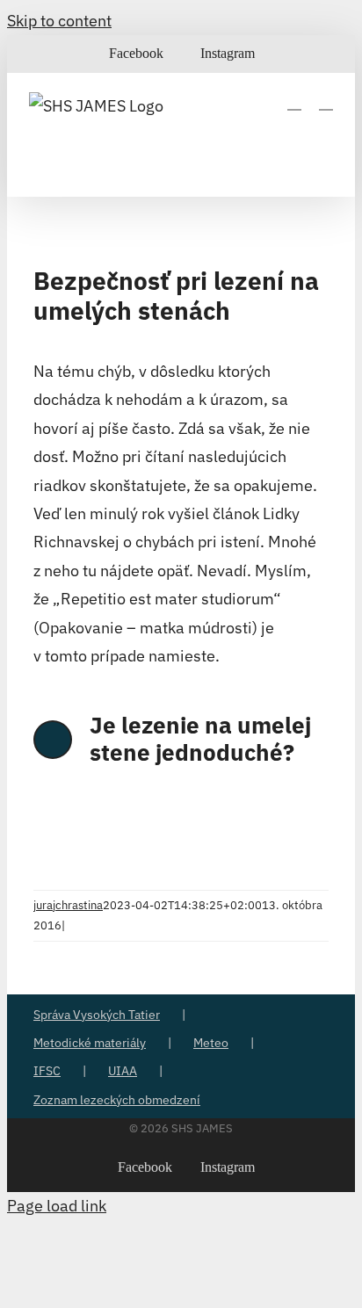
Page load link (56, 1206)
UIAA (122, 1071)
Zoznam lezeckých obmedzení (116, 1100)
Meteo (210, 1043)
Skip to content (59, 21)
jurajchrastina (68, 905)
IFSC (47, 1071)
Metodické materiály (89, 1043)
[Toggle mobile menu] (326, 101)
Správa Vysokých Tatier (96, 1015)
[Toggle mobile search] (294, 101)
